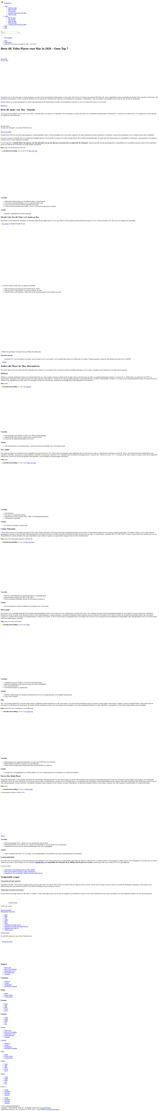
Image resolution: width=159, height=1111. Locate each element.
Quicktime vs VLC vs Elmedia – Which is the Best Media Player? (23, 873)
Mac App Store (33, 151)
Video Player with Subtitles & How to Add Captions (19, 869)
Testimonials (8, 984)
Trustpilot (28, 386)
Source (3, 836)
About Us (7, 981)
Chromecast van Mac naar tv (12, 925)
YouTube (7, 1093)
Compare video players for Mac (17, 13)
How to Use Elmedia (10, 969)
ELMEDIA (7, 3)
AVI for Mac (12, 11)
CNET (28, 624)
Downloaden (8, 37)
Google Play (29, 711)
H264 (6, 923)
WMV (6, 920)
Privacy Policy (8, 995)
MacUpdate (29, 789)
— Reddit (3, 362)
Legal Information (45, 1108)
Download (5, 224)
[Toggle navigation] (12, 3)
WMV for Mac (12, 8)
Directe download (6, 132)
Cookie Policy (8, 996)
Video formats (12, 14)
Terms (6, 993)
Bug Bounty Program (10, 986)
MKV (6, 916)
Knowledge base (9, 972)
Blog (5, 28)
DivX (6, 1010)
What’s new (7, 967)
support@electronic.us (53, 1109)
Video (6, 6)
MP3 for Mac (12, 18)
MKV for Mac (12, 9)
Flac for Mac (12, 19)
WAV (6, 1004)
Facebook (7, 1091)
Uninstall (7, 974)
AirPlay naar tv (8, 930)
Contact (6, 983)
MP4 (5, 915)
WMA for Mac (12, 23)
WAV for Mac (12, 21)
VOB (6, 1017)
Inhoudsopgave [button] (4, 105)
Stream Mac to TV (9, 971)
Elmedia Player (40, 862)
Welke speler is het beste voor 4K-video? (12, 890)
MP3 (5, 921)
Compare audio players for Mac (17, 24)
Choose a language (6, 1106)
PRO (5, 26)
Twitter (6, 1090)
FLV (5, 1024)
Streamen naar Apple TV (11, 928)
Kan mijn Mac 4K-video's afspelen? (10, 881)
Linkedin (7, 1095)
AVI (5, 918)
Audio (6, 16)
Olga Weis (4, 59)
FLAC (6, 1009)
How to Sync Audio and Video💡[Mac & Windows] (19, 871)
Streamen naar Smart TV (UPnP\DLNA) (16, 926)
